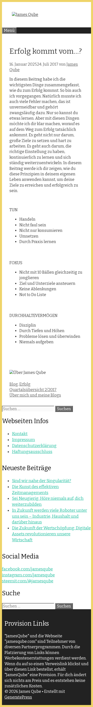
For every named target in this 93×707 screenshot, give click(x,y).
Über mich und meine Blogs (35, 395)
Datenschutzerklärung (34, 445)
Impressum (23, 439)
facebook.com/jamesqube (27, 569)
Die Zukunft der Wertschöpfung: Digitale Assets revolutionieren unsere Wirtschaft (51, 534)
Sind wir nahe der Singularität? (41, 480)
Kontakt (20, 433)
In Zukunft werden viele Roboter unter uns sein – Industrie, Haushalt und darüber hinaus (49, 516)
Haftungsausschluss (32, 451)
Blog (13, 384)
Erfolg (25, 384)
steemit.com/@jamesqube (27, 581)
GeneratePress (18, 697)
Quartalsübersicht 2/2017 (33, 389)
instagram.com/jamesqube (28, 575)
